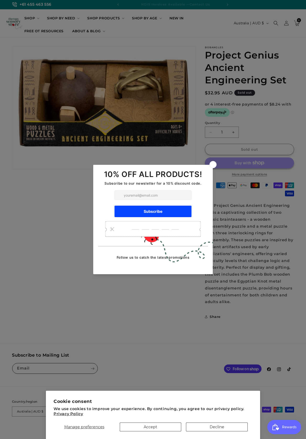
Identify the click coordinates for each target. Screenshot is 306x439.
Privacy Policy (68, 414)
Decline (217, 427)
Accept (150, 427)
